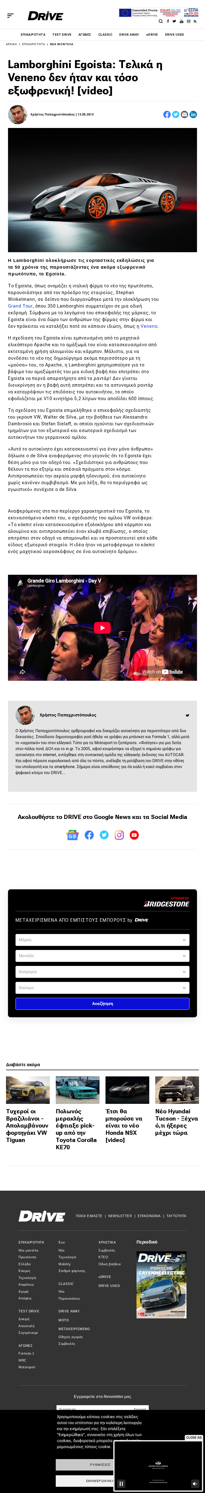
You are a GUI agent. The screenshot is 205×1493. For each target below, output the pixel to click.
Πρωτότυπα (27, 1257)
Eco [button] (61, 1242)
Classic (105, 34)
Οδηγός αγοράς (70, 1337)
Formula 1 (26, 1353)
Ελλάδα (24, 1264)
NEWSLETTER (120, 1216)
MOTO (63, 1320)
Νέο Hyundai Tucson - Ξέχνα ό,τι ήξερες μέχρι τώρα (176, 1122)
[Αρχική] (46, 15)
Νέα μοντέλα (61, 44)
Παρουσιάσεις (69, 1298)
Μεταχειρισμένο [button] (74, 1329)
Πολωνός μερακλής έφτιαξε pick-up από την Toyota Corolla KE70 (76, 1129)
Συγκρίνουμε (28, 1333)
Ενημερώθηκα (100, 1481)
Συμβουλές (66, 1344)
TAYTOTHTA (176, 1216)
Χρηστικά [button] (107, 1242)
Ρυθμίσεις (100, 1465)
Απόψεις (25, 1298)
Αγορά (23, 1291)
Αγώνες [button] (25, 1346)
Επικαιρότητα (33, 34)
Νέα (61, 1250)
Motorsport (26, 1367)
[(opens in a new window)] (169, 21)
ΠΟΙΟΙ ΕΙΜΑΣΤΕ (89, 1216)
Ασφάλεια (26, 1284)
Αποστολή (26, 1326)
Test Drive (62, 34)
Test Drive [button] (28, 1311)
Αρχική (11, 44)
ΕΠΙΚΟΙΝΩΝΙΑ (149, 1216)
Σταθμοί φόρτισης (71, 1271)
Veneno (149, 326)
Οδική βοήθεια (109, 1264)
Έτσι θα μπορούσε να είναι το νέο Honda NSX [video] (124, 1126)
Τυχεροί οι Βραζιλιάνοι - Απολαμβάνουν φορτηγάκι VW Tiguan (27, 1126)
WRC (22, 1360)
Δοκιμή (23, 1319)
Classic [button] (66, 1284)
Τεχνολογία (27, 1278)
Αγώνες (84, 34)
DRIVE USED (174, 34)
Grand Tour (20, 306)
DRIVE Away (129, 34)
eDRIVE (152, 34)
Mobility (64, 1264)
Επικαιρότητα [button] (31, 1242)
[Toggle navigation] (10, 15)
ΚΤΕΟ (103, 1257)
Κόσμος (24, 1271)
